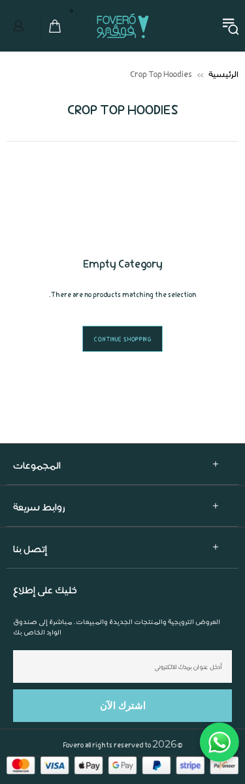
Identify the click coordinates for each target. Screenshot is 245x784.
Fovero (123, 25)
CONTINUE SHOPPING (122, 339)
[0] (51, 26)
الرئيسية (223, 73)
